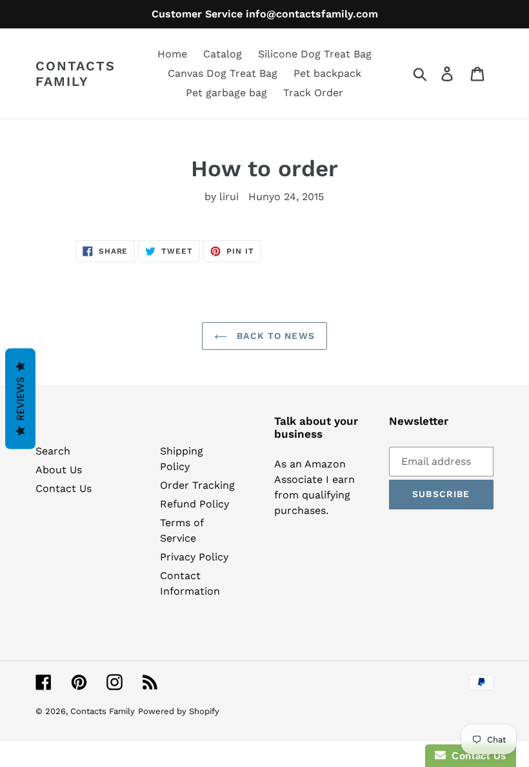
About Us (58, 470)
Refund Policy (194, 504)
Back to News (274, 336)
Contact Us (63, 488)
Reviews (20, 399)
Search (52, 451)
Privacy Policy (194, 557)
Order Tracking (197, 485)
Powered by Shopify (178, 711)
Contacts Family (75, 73)
